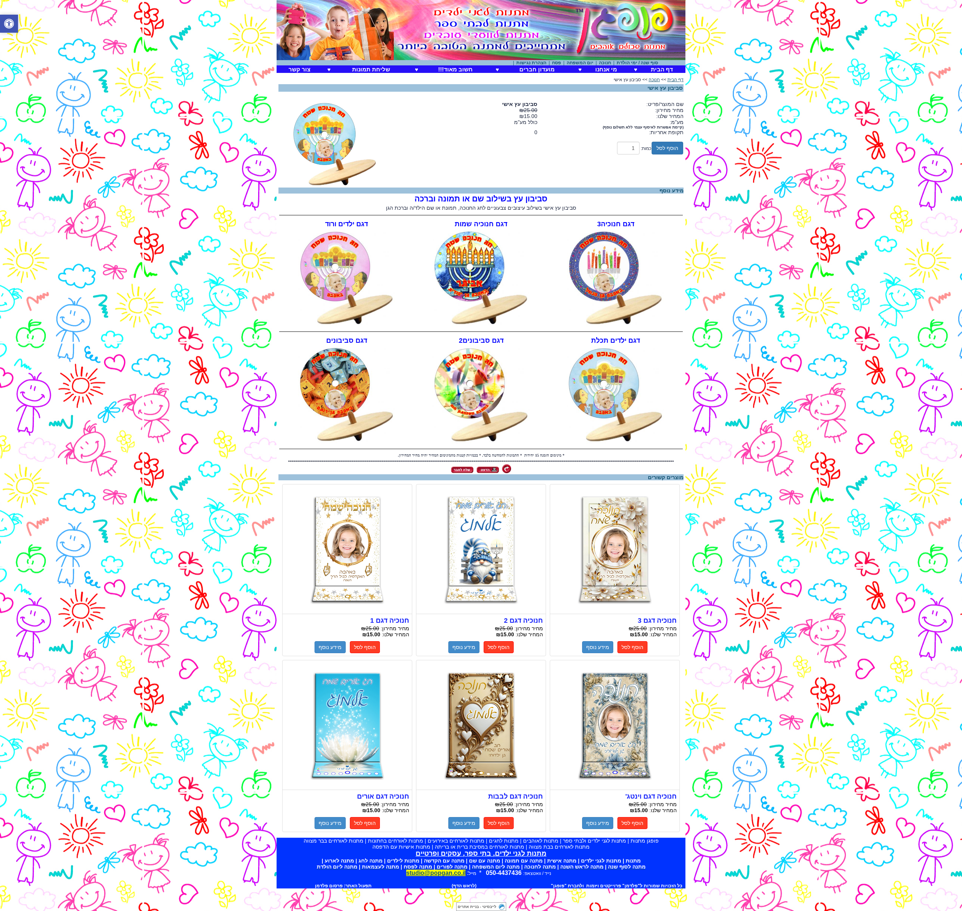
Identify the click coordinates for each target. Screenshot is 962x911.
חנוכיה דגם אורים (347, 725)
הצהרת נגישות (553, 62)
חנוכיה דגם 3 (614, 549)
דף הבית (662, 69)
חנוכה (626, 62)
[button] (9, 24)
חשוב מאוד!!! (455, 69)
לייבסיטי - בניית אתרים (477, 907)
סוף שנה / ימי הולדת (658, 62)
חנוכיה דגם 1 (347, 549)
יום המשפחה (601, 62)
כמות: (646, 148)
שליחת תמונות (371, 69)
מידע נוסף (597, 647)
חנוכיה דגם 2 (481, 549)
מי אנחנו (606, 69)
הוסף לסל (667, 148)
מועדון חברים (537, 69)
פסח (577, 62)
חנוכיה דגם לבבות (481, 725)
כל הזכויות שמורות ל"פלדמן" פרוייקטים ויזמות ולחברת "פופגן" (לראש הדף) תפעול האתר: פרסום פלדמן (498, 885)
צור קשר (299, 69)
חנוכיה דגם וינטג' (614, 725)
